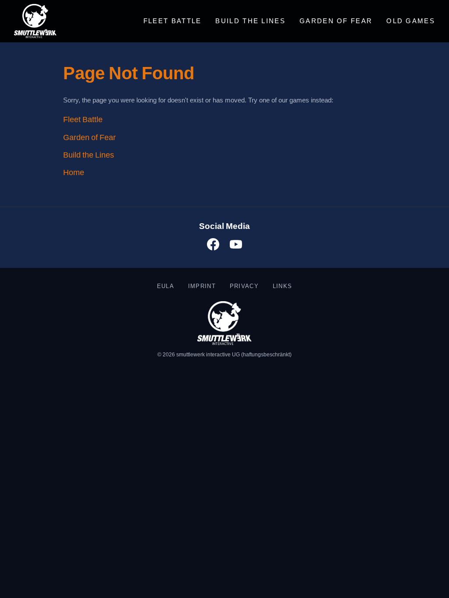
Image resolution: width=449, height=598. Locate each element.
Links (282, 286)
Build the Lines (250, 21)
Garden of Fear (335, 21)
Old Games (410, 21)
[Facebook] (213, 246)
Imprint (202, 286)
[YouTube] (236, 246)
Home (73, 172)
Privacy (244, 286)
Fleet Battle (172, 21)
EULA (165, 286)
